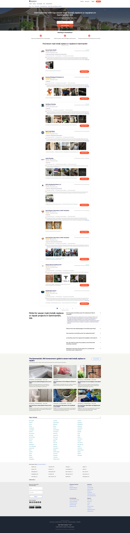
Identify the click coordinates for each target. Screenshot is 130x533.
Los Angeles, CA (69, 469)
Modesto (31, 431)
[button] (49, 65)
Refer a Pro (89, 490)
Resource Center (90, 489)
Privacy (59, 525)
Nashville (79, 431)
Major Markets (33, 417)
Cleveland (55, 455)
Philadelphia (80, 424)
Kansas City (55, 435)
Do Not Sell (66, 525)
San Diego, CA (34, 476)
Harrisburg (80, 422)
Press (88, 504)
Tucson (30, 424)
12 (72, 308)
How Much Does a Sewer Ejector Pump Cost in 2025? (40, 406)
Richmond (80, 448)
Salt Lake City (80, 444)
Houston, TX (51, 469)
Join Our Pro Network (73, 501)
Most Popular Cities (33, 464)
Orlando (30, 451)
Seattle (79, 451)
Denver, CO (33, 469)
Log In (93, 1)
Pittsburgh (80, 426)
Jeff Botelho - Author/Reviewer (35, 379)
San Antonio (80, 442)
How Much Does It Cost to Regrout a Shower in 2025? (64, 382)
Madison (79, 453)
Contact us (89, 507)
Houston (79, 440)
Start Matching (65, 25)
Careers (88, 503)
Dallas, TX (85, 466)
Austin (79, 433)
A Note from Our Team (91, 494)
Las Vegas (55, 439)
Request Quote (84, 71)
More (44, 3)
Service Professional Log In (74, 499)
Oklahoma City (56, 459)
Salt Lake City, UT (69, 474)
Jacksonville (31, 448)
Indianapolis (31, 459)
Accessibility (70, 525)
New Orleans (56, 422)
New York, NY (85, 471)
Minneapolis (55, 431)
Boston (54, 426)
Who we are (89, 501)
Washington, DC (86, 476)
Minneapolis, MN (52, 471)
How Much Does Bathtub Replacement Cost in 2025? (40, 382)
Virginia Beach (80, 450)
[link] (65, 51)
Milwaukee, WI (34, 471)
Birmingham (31, 420)
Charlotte (55, 446)
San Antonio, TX (86, 474)
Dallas (79, 435)
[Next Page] (76, 308)
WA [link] (33, 6)
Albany (54, 440)
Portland (79, 420)
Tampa (30, 453)
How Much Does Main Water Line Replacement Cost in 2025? (89, 406)
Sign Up (98, 1)
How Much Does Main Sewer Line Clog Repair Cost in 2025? (64, 406)
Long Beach (31, 428)
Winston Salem (56, 451)
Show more (87, 59)
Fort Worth (80, 439)
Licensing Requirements (91, 495)
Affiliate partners (90, 511)
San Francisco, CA (52, 476)
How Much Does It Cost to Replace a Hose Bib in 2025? (89, 382)
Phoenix (30, 422)
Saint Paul (55, 433)
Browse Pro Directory (73, 487)
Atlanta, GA (33, 466)
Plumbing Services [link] (43, 6)
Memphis (79, 429)
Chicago (31, 457)
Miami (30, 450)
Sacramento (31, 433)
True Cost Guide (90, 487)
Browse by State (41, 464)
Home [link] (30, 6)
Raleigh (54, 450)
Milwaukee (80, 455)
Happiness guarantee (91, 509)
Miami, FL (85, 469)
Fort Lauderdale (32, 446)
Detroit (54, 428)
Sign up (35, 496)
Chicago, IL (68, 466)
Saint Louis (55, 437)
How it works (89, 499)
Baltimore (55, 424)
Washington (31, 444)
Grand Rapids (56, 429)
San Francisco (32, 437)
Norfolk (79, 446)
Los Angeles (31, 429)
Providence (80, 428)
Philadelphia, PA (34, 474)
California (62, 525)
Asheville (55, 444)
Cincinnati (55, 453)
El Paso (79, 437)
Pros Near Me (89, 492)
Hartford (31, 442)
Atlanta (30, 455)
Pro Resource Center (73, 503)
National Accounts (73, 506)
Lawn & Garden (39, 3)
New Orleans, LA (69, 471)
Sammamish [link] (37, 6)
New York (55, 442)
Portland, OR (51, 474)
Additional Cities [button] (32, 479)
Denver (30, 440)
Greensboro (55, 448)
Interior (30, 3)
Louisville (55, 420)
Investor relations (90, 506)
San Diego (31, 435)
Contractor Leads (73, 504)
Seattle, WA (68, 476)
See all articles (96, 358)
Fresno (30, 426)
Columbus (55, 457)
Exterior (34, 3)
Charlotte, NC (51, 466)
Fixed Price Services (73, 489)
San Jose (31, 439)
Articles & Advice (49, 3)
